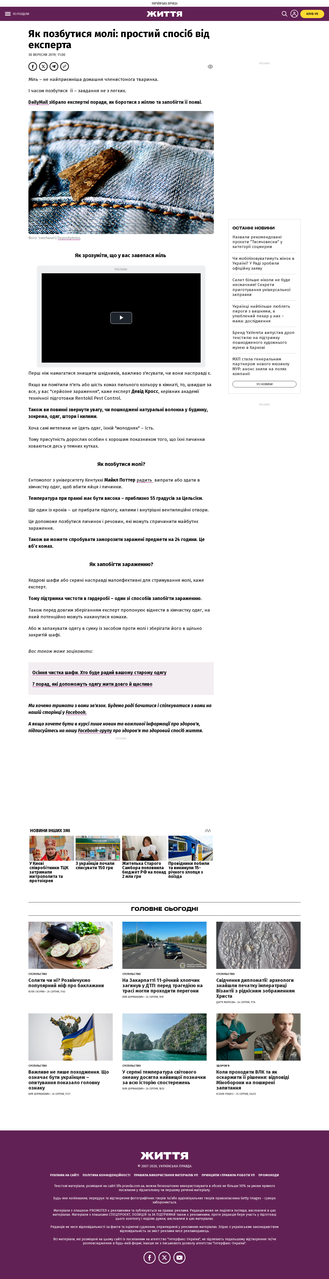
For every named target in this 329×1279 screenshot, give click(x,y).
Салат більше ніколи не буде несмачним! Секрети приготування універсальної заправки (261, 287)
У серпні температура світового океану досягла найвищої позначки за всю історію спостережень (164, 1077)
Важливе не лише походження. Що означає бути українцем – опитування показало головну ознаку (68, 1080)
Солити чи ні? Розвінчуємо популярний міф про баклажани (66, 982)
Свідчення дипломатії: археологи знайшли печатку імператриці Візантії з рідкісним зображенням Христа (255, 988)
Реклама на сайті (64, 1175)
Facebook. (76, 712)
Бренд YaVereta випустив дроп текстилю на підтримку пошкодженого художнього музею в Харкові (263, 340)
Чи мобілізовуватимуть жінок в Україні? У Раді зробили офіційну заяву (263, 263)
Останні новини (253, 228)
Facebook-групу (95, 730)
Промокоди (268, 1175)
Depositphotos (69, 238)
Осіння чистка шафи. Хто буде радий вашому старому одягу (99, 672)
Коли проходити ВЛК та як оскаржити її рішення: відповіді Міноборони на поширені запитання (252, 1080)
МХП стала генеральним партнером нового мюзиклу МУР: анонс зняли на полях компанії (260, 366)
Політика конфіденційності (106, 1175)
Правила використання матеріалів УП (166, 1175)
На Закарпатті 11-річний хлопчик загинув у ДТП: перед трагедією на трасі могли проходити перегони (162, 985)
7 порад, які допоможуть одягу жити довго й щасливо (92, 684)
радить (145, 480)
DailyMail (38, 102)
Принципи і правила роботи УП (228, 1175)
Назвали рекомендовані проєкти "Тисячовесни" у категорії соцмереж (257, 242)
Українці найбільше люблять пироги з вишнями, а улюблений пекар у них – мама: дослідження (261, 314)
